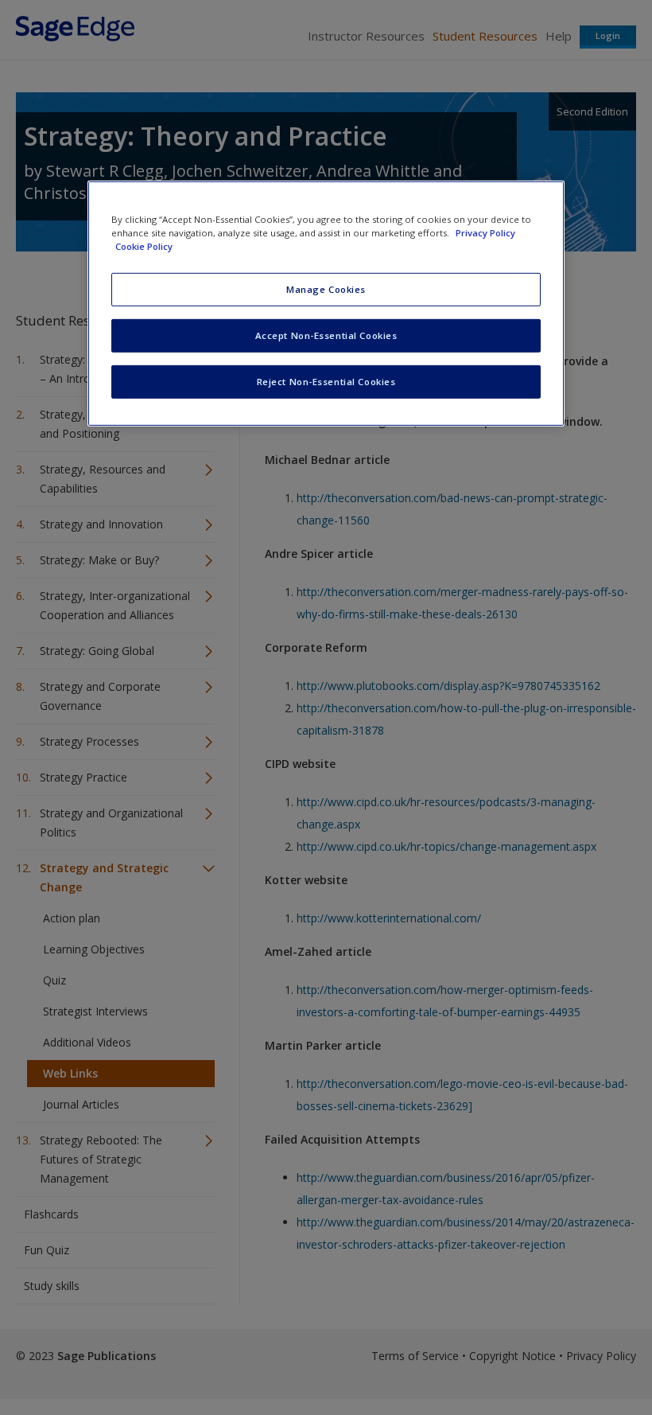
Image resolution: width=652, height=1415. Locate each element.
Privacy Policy (485, 233)
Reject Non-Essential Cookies (326, 382)
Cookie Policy (144, 246)
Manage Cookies (326, 289)
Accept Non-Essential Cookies (326, 335)
